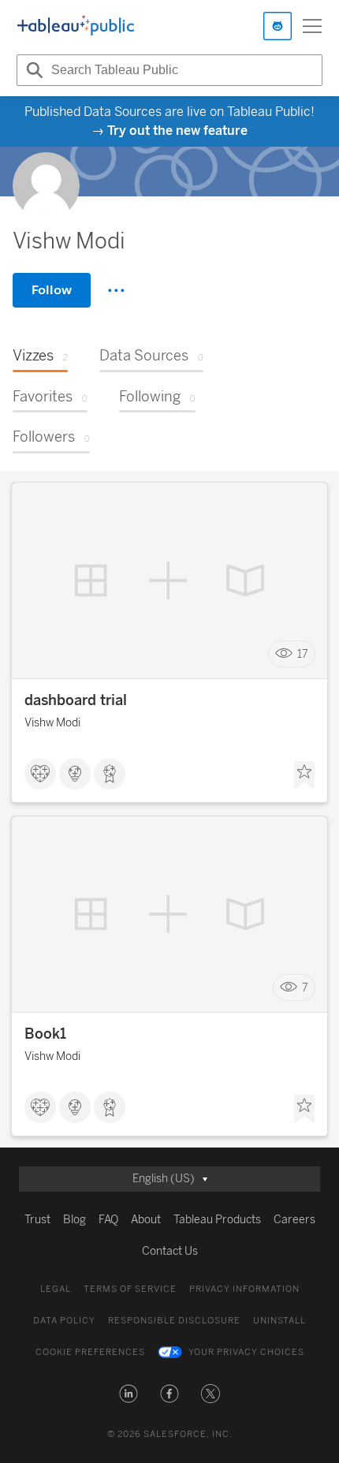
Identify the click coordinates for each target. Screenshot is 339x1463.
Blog (74, 1219)
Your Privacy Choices (246, 1352)
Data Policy (64, 1321)
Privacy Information (244, 1289)
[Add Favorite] (304, 775)
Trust (37, 1219)
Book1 (45, 1034)
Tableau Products (217, 1219)
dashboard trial (75, 700)
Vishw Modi (52, 723)
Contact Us (170, 1251)
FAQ (108, 1219)
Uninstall (279, 1321)
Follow (52, 290)
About (146, 1219)
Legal (55, 1289)
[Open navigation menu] (312, 26)
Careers (294, 1219)
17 (302, 654)
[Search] (32, 70)
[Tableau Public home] (75, 26)
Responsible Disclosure (174, 1321)
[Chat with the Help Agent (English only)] (277, 26)
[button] (128, 1393)
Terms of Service (130, 1289)
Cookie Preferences (90, 1352)
